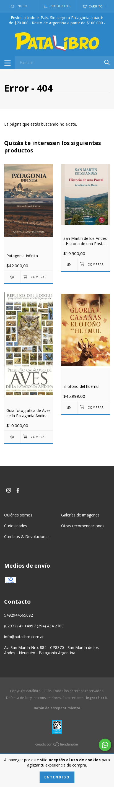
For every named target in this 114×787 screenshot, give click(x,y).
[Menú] (7, 62)
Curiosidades (15, 525)
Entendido (57, 777)
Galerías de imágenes (80, 515)
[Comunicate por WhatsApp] (105, 745)
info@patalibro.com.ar (24, 636)
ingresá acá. (97, 697)
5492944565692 (18, 615)
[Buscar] (107, 62)
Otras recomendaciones (82, 525)
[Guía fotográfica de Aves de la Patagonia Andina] (12, 437)
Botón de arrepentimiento (57, 708)
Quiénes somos (18, 515)
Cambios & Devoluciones (27, 536)
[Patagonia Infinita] (12, 277)
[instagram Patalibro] (8, 490)
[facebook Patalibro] (18, 490)
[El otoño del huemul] (69, 407)
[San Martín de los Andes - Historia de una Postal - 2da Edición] (69, 264)
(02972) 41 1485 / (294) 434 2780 (34, 625)
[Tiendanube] (57, 745)
